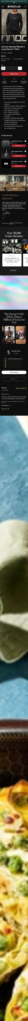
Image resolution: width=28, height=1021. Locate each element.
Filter (12, 379)
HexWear (13, 43)
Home (7, 43)
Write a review (14, 372)
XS (3, 68)
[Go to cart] (25, 6)
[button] (14, 359)
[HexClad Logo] (14, 6)
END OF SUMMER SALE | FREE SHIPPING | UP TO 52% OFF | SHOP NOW (14, 2)
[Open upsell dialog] (25, 141)
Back (4, 43)
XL (20, 68)
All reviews (13, 270)
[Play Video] (14, 183)
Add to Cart (18, 145)
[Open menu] (3, 6)
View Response (5, 405)
